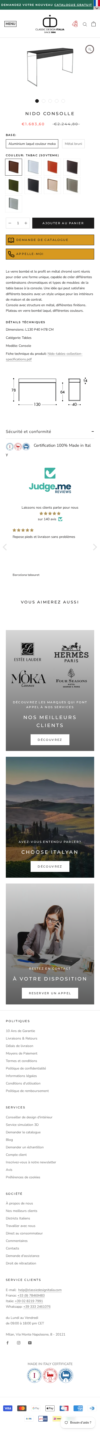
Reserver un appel (50, 993)
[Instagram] (18, 1342)
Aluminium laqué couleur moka (32, 143)
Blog (9, 1139)
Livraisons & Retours (21, 1038)
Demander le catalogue (23, 1132)
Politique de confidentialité (26, 1068)
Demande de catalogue (42, 240)
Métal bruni (73, 143)
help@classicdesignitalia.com (40, 1290)
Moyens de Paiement (21, 1053)
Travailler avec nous (20, 1226)
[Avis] (50, 480)
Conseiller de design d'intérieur (29, 1117)
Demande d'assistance (22, 1256)
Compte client (16, 1154)
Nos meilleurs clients (21, 1211)
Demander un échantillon (25, 1147)
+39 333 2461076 (36, 1306)
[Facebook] (7, 1342)
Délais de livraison (19, 1046)
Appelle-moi (30, 254)
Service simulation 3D (22, 1124)
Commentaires (17, 1241)
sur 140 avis (47, 519)
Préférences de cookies (23, 1177)
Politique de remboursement (27, 1091)
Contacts (12, 1248)
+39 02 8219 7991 (29, 1301)
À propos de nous (19, 1203)
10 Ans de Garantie (20, 1031)
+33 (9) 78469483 (31, 1295)
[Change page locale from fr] (97, 5)
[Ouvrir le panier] (94, 24)
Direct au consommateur (24, 1233)
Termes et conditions (21, 1061)
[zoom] (89, 49)
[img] (50, 513)
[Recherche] (85, 24)
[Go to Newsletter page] (74, 24)
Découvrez (50, 740)
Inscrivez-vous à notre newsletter (31, 1162)
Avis (9, 1169)
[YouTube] (30, 1342)
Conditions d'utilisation (23, 1083)
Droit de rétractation (21, 1263)
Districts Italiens (18, 1218)
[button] (6, 547)
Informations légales (21, 1076)
